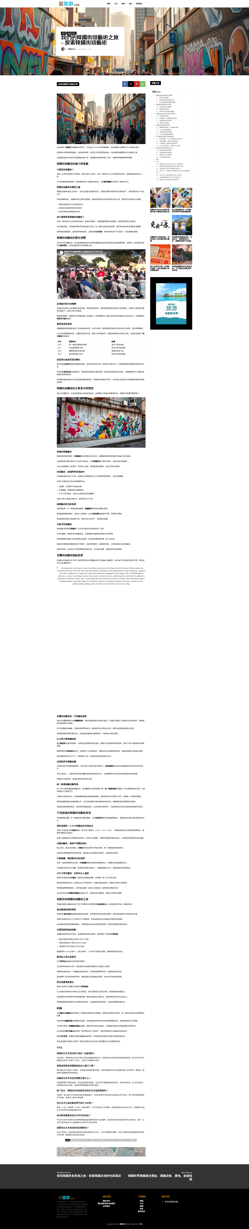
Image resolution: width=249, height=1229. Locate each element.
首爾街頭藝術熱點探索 (163, 125)
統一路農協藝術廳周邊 (166, 134)
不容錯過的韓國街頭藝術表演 (165, 136)
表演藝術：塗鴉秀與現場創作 (168, 118)
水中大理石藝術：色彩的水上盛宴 (170, 145)
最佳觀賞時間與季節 (165, 150)
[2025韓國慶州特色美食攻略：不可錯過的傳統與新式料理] (182, 254)
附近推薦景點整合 (165, 157)
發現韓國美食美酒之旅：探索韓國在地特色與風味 (89, 1176)
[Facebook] (125, 84)
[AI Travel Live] (69, 3)
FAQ (157, 161)
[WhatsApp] (143, 84)
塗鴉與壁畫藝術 (164, 116)
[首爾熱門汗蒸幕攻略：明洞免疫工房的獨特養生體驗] (160, 225)
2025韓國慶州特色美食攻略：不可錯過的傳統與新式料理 (182, 268)
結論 (157, 159)
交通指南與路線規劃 (166, 152)
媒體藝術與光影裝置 (166, 120)
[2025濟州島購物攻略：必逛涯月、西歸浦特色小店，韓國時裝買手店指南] (182, 225)
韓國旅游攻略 (71, 33)
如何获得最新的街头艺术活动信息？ (170, 177)
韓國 (63, 33)
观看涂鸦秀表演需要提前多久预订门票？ (172, 166)
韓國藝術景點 (103, 1140)
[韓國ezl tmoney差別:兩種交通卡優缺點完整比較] (160, 198)
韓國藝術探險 (94, 1140)
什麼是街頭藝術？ (164, 97)
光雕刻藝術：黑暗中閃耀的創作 (169, 141)
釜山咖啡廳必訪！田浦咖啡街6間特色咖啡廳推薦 (181, 211)
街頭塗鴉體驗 (75, 1140)
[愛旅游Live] (63, 49)
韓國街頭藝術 (122, 1140)
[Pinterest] (137, 84)
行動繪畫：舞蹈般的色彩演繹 (168, 143)
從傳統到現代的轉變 (165, 107)
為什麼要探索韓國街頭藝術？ (168, 102)
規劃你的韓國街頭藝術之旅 (164, 148)
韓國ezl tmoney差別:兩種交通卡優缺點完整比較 (159, 211)
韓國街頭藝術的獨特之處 (166, 100)
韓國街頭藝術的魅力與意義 (164, 95)
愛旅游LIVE (123, 1224)
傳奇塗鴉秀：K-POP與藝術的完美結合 (170, 139)
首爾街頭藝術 (132, 1140)
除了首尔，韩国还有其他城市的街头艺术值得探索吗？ (173, 171)
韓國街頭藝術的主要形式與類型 (165, 113)
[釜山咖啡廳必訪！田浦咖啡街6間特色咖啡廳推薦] (182, 198)
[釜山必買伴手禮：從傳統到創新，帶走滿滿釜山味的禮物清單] (160, 254)
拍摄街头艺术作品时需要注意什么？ (170, 168)
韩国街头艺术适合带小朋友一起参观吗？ (171, 164)
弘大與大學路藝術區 (166, 129)
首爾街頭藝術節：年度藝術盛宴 (168, 127)
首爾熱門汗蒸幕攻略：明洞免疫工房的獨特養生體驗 (159, 239)
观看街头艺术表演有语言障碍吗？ (169, 179)
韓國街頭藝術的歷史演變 (163, 104)
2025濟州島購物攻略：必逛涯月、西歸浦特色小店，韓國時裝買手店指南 (182, 239)
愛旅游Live (72, 49)
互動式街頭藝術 (164, 123)
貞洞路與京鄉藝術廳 (166, 132)
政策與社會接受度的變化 (167, 111)
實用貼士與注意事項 (166, 155)
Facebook (171, 1201)
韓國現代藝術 (84, 1140)
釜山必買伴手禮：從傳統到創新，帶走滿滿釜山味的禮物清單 (159, 268)
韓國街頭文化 (113, 1140)
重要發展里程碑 (164, 109)
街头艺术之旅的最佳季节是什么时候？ (171, 175)
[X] (131, 84)
